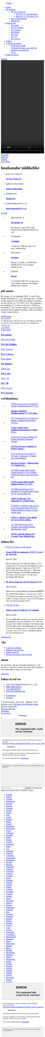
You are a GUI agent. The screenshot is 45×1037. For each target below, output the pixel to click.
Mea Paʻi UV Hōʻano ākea (26, 14)
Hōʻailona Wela (19, 704)
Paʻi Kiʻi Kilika (17, 28)
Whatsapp (5, 711)
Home (8, 7)
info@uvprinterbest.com (15, 691)
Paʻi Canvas (15, 30)
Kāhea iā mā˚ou (12, 55)
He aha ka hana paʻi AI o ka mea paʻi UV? (24, 582)
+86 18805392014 (13, 689)
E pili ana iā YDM (18, 46)
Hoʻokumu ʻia (17, 222)
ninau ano (5, 674)
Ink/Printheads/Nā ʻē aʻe (16, 208)
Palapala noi (11, 23)
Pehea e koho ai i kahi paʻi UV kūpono (22, 610)
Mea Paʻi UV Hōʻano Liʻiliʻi (27, 16)
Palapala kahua (32, 704)
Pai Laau (14, 34)
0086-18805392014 (14, 687)
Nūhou (9, 41)
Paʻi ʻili (14, 37)
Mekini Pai (15, 21)
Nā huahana (11, 10)
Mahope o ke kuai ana (19, 50)
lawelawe (15, 257)
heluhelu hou (6, 316)
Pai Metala (15, 32)
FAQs (13, 52)
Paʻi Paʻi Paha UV (18, 12)
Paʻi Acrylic (15, 39)
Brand (13, 276)
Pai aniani (15, 25)
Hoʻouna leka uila (8, 709)
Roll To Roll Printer (19, 19)
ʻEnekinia (15, 241)
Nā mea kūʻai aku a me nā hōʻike (24, 48)
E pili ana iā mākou (13, 43)
